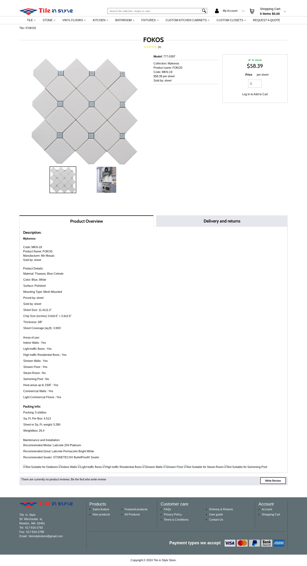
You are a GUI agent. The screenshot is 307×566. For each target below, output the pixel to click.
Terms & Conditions (176, 519)
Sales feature (101, 509)
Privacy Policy (173, 514)
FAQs (167, 509)
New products (101, 514)
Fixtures (148, 20)
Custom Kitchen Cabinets (186, 20)
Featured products (136, 509)
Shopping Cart (271, 514)
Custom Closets (230, 20)
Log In (246, 94)
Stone (48, 20)
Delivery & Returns (221, 509)
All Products (132, 514)
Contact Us (216, 519)
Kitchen (99, 20)
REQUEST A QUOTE (266, 20)
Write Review (273, 480)
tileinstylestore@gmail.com (46, 535)
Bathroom (123, 20)
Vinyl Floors (72, 20)
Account (267, 509)
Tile (30, 20)
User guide (216, 514)
